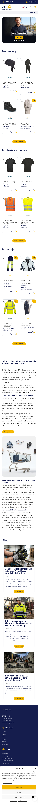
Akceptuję (19, 787)
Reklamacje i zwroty (7, 756)
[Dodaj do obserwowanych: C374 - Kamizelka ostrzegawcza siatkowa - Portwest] (22, 199)
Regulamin (5, 753)
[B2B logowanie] (23, 7)
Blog (3, 737)
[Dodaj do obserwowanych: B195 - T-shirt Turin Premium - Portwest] (22, 159)
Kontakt (4, 732)
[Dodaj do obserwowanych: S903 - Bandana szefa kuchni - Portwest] (4, 60)
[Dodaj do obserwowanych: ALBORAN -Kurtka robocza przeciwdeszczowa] (22, 258)
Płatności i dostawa (7, 758)
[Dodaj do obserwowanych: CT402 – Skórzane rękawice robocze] (22, 301)
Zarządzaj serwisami (7, 783)
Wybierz (30, 92)
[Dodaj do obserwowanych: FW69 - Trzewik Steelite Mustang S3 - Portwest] (4, 101)
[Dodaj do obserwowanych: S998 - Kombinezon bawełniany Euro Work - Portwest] (22, 60)
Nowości (4, 742)
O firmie (4, 734)
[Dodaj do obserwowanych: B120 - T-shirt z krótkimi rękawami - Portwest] (4, 159)
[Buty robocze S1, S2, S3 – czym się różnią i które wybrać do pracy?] (19, 673)
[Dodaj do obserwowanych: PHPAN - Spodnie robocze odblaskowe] (4, 258)
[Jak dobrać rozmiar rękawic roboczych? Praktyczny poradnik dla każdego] (19, 566)
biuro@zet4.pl (10, 723)
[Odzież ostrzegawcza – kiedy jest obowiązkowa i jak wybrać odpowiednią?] (19, 618)
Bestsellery (5, 739)
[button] (35, 768)
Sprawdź (19, 37)
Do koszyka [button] (11, 91)
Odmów (19, 792)
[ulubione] (27, 7)
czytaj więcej (19, 591)
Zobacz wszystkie (19, 142)
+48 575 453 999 (9, 2)
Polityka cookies (13, 801)
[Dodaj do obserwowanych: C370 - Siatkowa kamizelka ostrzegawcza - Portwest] (4, 199)
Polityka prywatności (22, 801)
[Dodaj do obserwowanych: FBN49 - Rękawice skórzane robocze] (22, 101)
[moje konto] (31, 7)
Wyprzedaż (5, 744)
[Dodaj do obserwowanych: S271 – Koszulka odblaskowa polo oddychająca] (4, 301)
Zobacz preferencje (19, 797)
